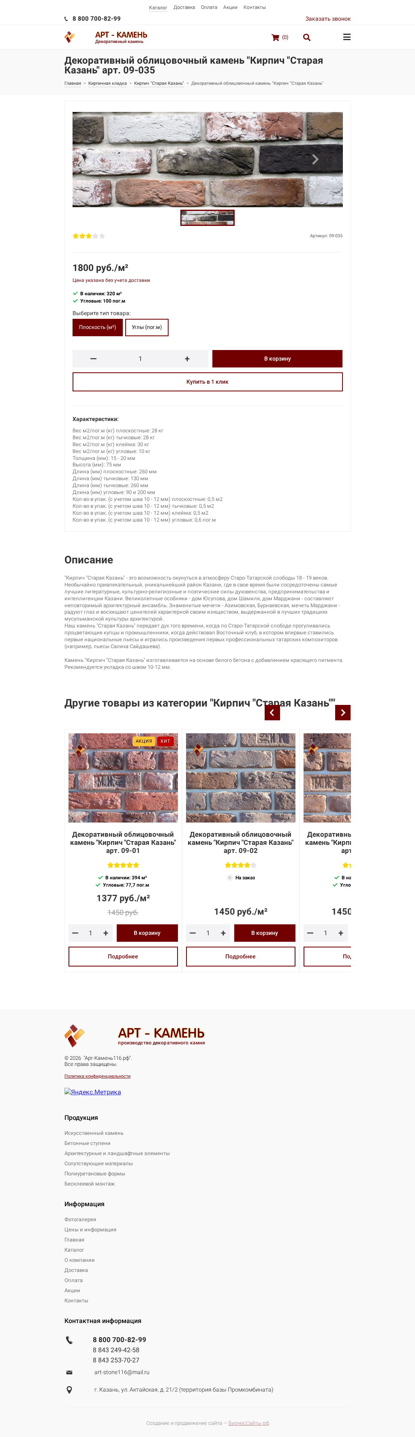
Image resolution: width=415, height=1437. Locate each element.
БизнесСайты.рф (249, 1423)
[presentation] (272, 712)
